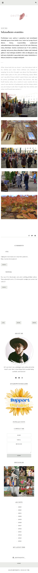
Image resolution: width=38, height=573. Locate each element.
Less (3, 322)
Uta (7, 251)
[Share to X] (32, 236)
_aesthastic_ (19, 557)
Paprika (9, 272)
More (34, 322)
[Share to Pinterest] (35, 236)
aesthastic (16, 570)
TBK (28, 570)
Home (18, 322)
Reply (4, 264)
